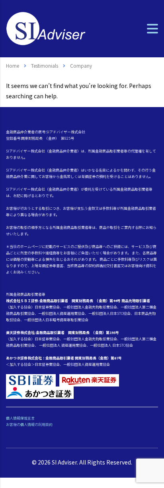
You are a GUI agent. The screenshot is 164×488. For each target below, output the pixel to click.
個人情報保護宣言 (20, 418)
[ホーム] (46, 28)
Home (12, 65)
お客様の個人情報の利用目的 (29, 424)
